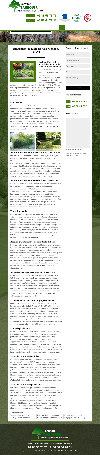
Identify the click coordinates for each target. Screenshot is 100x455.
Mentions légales (68, 451)
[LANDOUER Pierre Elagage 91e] (50, 434)
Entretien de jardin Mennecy (48, 415)
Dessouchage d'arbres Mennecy (49, 418)
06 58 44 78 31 (46, 20)
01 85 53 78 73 (46, 15)
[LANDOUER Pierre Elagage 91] (26, 6)
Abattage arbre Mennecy (20, 418)
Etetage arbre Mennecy (73, 415)
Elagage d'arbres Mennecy (74, 418)
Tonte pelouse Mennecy (19, 415)
